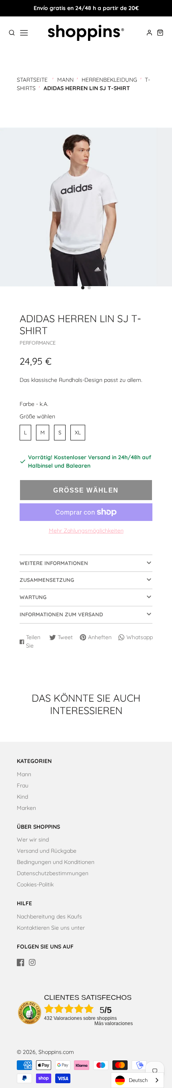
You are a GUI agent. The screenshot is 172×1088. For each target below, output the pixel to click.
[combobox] (137, 1080)
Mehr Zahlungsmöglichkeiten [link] (86, 530)
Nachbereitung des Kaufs (49, 916)
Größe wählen (37, 416)
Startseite (32, 79)
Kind (22, 796)
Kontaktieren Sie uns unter (51, 927)
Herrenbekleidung (109, 79)
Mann (65, 79)
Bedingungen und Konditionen (55, 862)
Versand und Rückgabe (46, 850)
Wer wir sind (33, 839)
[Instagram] (32, 962)
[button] (82, 287)
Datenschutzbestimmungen (52, 873)
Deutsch (138, 1080)
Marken (26, 807)
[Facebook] (20, 962)
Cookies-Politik (35, 884)
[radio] (25, 433)
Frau (22, 785)
